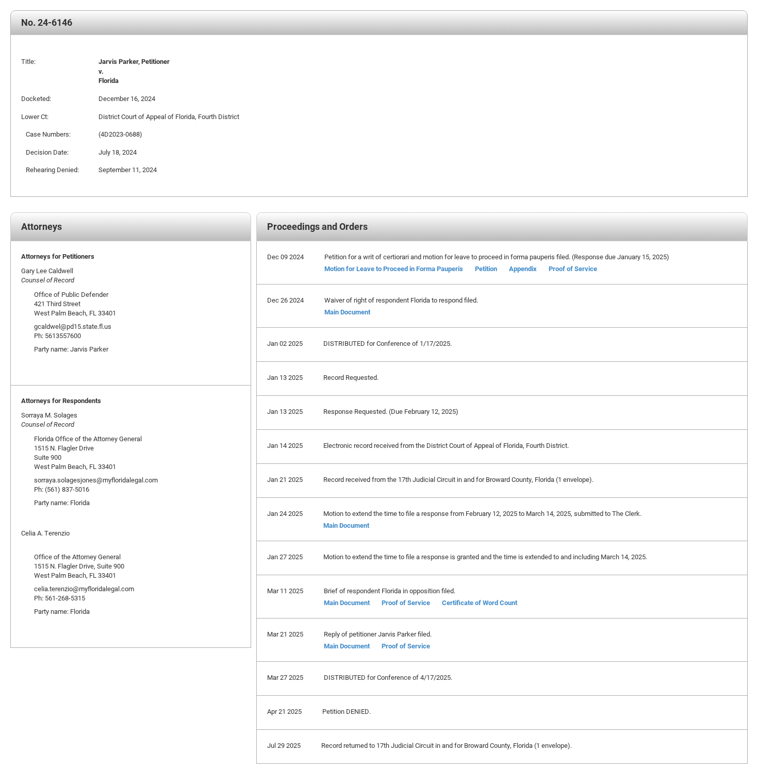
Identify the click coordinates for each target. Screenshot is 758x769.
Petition (486, 268)
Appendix (523, 268)
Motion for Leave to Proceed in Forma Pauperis (393, 268)
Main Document (347, 311)
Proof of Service (573, 268)
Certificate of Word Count (479, 602)
